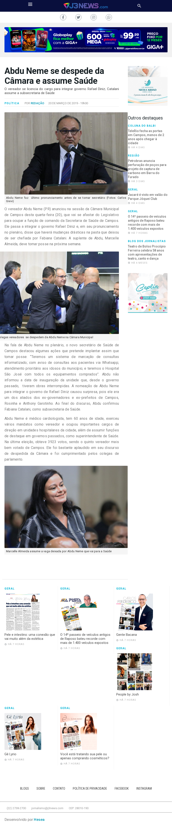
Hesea (39, 819)
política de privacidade (90, 789)
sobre (41, 789)
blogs (24, 789)
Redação (37, 103)
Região (134, 155)
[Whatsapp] (109, 17)
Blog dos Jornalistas (147, 241)
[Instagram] (93, 17)
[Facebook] (63, 17)
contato (59, 789)
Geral (133, 189)
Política (11, 103)
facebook (122, 789)
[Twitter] (78, 17)
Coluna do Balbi (142, 125)
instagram (144, 789)
